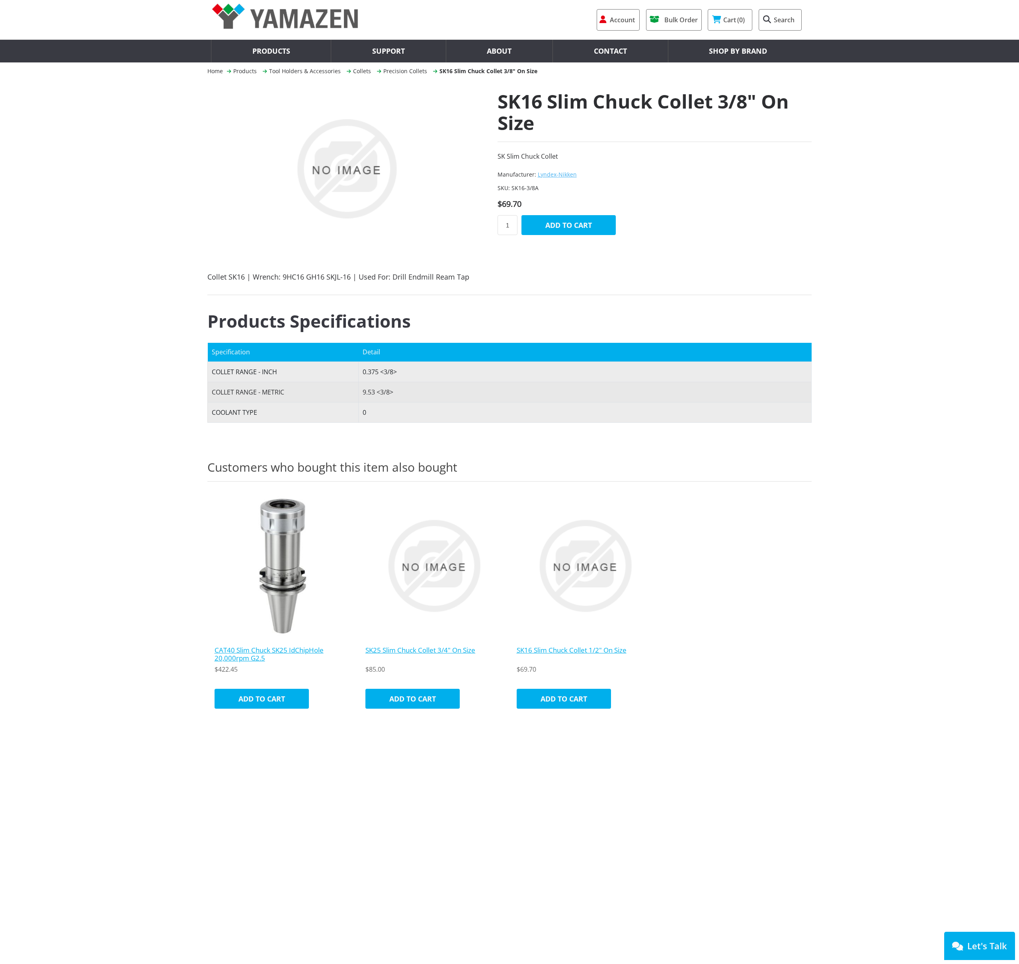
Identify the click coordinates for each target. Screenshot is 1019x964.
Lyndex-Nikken (557, 174)
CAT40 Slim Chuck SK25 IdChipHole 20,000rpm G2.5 (269, 654)
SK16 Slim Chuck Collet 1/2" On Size (572, 650)
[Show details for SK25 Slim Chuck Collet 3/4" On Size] (433, 566)
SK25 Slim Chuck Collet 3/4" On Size (420, 650)
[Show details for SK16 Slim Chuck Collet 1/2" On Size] (585, 566)
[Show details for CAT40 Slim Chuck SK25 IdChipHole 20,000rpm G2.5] (283, 566)
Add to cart (568, 225)
